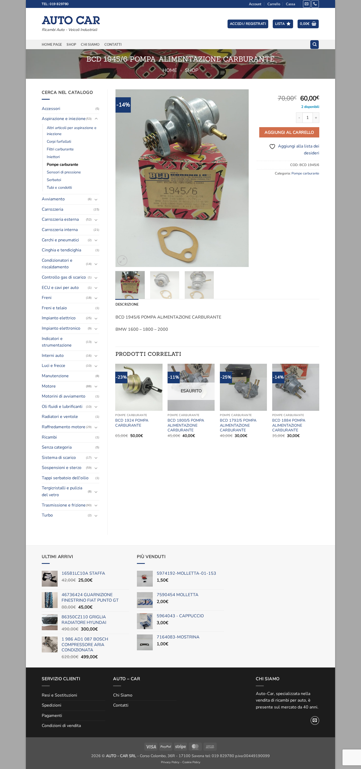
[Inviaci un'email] (307, 4)
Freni (47, 298)
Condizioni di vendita (61, 726)
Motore (49, 386)
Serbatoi (54, 179)
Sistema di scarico (59, 458)
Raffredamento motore (63, 427)
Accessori (51, 109)
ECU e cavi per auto (60, 288)
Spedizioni (51, 705)
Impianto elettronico (61, 328)
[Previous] (124, 178)
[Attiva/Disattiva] (96, 119)
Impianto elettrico (59, 318)
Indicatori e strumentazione (57, 342)
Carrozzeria (52, 209)
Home (170, 70)
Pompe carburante (62, 164)
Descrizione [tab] (127, 304)
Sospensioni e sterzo (61, 468)
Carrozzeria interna (60, 230)
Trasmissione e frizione (64, 505)
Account (255, 4)
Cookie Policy (191, 762)
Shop (71, 44)
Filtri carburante (60, 149)
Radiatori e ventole (60, 417)
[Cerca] (314, 44)
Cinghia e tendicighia (61, 250)
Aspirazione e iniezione (64, 119)
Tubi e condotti (59, 187)
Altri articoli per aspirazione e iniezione (71, 130)
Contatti (113, 44)
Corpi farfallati (59, 141)
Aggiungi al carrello (289, 132)
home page (52, 44)
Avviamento (53, 199)
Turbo (47, 515)
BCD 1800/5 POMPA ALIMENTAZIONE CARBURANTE (186, 425)
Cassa (290, 4)
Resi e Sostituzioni (59, 695)
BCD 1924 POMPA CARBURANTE (131, 423)
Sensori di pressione (64, 172)
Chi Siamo (90, 44)
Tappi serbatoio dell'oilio (65, 478)
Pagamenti (52, 716)
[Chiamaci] (315, 4)
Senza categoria (57, 447)
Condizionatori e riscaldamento (57, 263)
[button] (248, 24)
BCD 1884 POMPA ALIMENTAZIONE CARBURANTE (288, 425)
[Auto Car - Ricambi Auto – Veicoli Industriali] (71, 19)
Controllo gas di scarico (64, 277)
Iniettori (53, 156)
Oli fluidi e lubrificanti (62, 406)
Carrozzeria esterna (60, 219)
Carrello (273, 4)
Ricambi (49, 437)
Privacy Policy (170, 762)
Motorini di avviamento (63, 396)
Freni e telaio (54, 308)
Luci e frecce (53, 366)
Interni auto (53, 355)
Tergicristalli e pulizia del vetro (62, 491)
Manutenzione (55, 376)
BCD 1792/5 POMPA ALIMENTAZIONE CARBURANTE (238, 425)
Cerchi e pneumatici (60, 240)
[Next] (239, 178)
